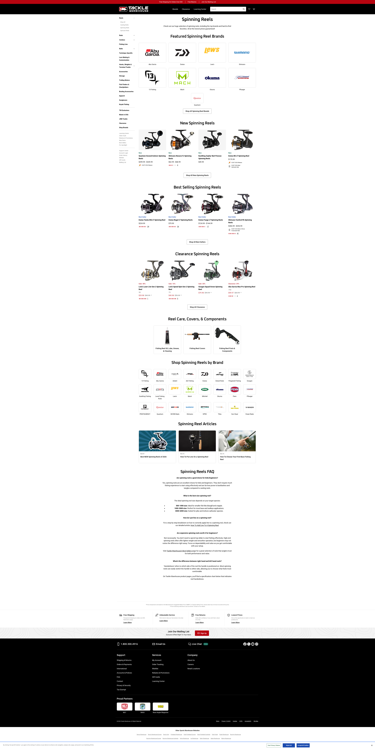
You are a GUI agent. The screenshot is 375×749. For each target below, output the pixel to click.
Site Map (256, 721)
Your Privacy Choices (274, 745)
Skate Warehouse (215, 738)
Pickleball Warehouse (176, 734)
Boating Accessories (126, 91)
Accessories (123, 72)
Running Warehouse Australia (170, 738)
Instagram (256, 644)
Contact (120, 681)
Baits (121, 49)
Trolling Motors (124, 80)
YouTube (252, 644)
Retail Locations (194, 669)
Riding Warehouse (226, 738)
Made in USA (123, 115)
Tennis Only (166, 734)
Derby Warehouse (204, 738)
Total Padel (215, 734)
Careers (191, 664)
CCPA (240, 721)
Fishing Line (123, 44)
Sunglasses (123, 100)
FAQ (118, 677)
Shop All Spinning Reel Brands (197, 111)
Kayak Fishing (124, 104)
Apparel (122, 96)
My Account (156, 660)
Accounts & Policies (124, 673)
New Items (122, 140)
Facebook (244, 644)
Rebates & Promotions (126, 138)
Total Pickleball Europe (190, 734)
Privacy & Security (124, 685)
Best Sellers (122, 143)
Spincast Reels (124, 30)
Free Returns (192, 2)
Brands (175, 9)
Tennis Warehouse (141, 734)
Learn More (127, 622)
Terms (217, 721)
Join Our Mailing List (208, 2)
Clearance (186, 9)
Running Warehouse (235, 734)
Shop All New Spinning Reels (197, 175)
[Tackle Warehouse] (135, 9)
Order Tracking (157, 664)
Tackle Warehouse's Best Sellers (179, 551)
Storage (122, 76)
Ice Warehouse (194, 738)
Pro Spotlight (123, 145)
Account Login (123, 153)
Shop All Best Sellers (197, 242)
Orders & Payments (124, 664)
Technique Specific (126, 53)
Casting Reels (124, 25)
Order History (123, 155)
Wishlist (121, 157)
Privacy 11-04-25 (226, 721)
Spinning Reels (124, 28)
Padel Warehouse (224, 734)
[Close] (372, 745)
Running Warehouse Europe (153, 738)
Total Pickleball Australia (203, 734)
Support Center (123, 150)
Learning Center (200, 9)
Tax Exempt (121, 690)
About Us (191, 660)
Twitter (248, 644)
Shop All (122, 22)
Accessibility (248, 721)
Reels (121, 18)
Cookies (235, 721)
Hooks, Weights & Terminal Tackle (125, 66)
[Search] (243, 9)
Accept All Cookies (303, 745)
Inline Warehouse (184, 738)
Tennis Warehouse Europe (155, 734)
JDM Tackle (123, 119)
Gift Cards (122, 160)
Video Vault (122, 135)
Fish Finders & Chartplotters (124, 86)
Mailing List (122, 162)
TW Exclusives (124, 110)
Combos (122, 40)
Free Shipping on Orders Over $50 (171, 2)
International (122, 669)
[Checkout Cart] (254, 9)
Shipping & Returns (124, 660)
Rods (121, 35)
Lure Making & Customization (124, 58)
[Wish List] (249, 9)
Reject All (289, 745)
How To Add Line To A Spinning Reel (205, 525)
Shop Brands (123, 127)
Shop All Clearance (197, 307)
